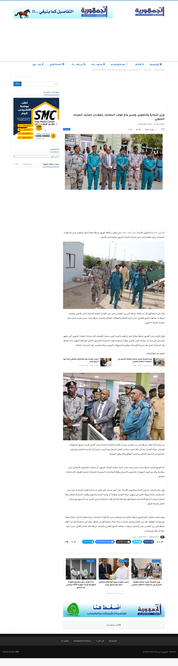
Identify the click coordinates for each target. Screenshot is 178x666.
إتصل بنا (65, 641)
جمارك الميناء (142, 537)
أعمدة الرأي (56, 64)
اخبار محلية (67, 129)
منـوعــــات (96, 64)
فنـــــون (36, 64)
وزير (134, 537)
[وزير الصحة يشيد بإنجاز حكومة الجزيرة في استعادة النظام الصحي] (159, 362)
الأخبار (138, 64)
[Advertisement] (89, 39)
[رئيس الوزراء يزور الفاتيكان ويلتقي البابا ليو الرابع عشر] (105, 362)
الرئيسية (154, 64)
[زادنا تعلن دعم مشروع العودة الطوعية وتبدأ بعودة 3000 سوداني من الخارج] (81, 569)
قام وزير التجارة (158, 232)
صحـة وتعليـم (118, 64)
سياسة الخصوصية (82, 641)
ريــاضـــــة (77, 64)
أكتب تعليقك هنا (113, 625)
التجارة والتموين (153, 537)
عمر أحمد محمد (129, 232)
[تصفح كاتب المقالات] (163, 129)
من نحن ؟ (100, 641)
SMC (17, 652)
